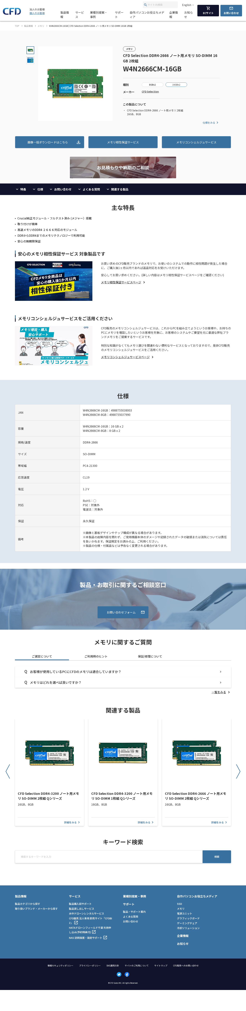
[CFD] (12, 13)
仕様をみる (209, 122)
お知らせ (188, 14)
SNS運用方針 (112, 965)
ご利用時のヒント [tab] (96, 656)
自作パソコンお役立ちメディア (147, 14)
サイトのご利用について (137, 965)
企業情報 (173, 14)
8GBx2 (152, 84)
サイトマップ (160, 965)
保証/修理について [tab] (150, 656)
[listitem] (123, 282)
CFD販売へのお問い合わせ (186, 965)
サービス (79, 14)
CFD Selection (150, 91)
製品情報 (64, 14)
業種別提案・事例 (98, 14)
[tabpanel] (123, 680)
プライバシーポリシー (90, 965)
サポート (119, 14)
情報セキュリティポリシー (60, 965)
